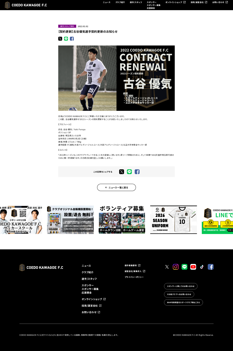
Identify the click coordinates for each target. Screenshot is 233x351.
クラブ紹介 (120, 2)
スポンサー (151, 2)
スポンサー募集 (153, 5)
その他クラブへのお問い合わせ (179, 294)
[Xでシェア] (60, 39)
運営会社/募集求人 (133, 271)
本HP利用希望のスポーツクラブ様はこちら (183, 302)
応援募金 (151, 8)
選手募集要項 (131, 265)
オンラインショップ (173, 2)
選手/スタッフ (136, 2)
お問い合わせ (218, 2)
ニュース (107, 2)
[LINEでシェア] (66, 39)
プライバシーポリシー (134, 277)
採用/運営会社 (197, 2)
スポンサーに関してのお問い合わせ (180, 286)
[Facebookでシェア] (72, 39)
